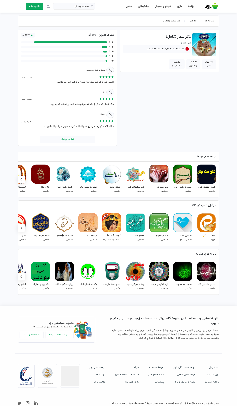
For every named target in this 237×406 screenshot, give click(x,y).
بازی (179, 6)
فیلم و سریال (163, 6)
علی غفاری (185, 43)
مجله (136, 368)
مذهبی (193, 21)
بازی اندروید (213, 375)
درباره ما (100, 375)
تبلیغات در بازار (97, 368)
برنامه (191, 6)
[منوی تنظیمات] (21, 6)
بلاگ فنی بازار (131, 382)
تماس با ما (99, 382)
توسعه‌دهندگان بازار (185, 368)
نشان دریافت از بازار (185, 382)
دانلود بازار (34, 6)
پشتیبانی (143, 6)
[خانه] (211, 6)
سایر (129, 6)
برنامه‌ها (209, 21)
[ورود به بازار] (48, 6)
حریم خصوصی (156, 375)
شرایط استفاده (156, 368)
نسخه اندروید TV (31, 335)
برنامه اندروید (212, 382)
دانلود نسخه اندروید (60, 335)
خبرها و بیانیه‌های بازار (127, 375)
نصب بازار (214, 368)
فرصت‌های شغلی (186, 375)
